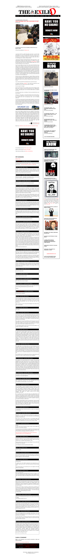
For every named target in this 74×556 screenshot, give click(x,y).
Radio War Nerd (51, 203)
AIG (23, 125)
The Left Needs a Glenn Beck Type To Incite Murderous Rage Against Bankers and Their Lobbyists (27, 545)
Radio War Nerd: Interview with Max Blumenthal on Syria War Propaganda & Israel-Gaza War (50, 160)
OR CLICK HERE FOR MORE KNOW (49, 257)
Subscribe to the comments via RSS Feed (22, 542)
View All (37, 123)
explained (25, 83)
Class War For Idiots (34, 125)
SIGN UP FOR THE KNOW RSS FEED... (50, 256)
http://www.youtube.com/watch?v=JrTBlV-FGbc (28, 164)
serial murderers (33, 61)
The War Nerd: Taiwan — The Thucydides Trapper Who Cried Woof (50, 108)
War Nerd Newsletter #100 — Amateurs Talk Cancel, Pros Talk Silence (50, 120)
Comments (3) (50, 133)
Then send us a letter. (28, 147)
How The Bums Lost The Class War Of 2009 (27, 21)
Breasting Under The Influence (29, 547)
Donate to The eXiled (27, 149)
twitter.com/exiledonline (29, 151)
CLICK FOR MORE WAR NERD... (49, 136)
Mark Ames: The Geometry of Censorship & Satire (49, 249)
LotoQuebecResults (20, 291)
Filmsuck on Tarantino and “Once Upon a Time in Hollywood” (50, 150)
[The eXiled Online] (38, 15)
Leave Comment (50, 104)
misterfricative (19, 161)
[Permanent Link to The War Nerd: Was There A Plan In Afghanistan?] (51, 98)
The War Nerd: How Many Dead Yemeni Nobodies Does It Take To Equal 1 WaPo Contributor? (50, 126)
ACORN (20, 125)
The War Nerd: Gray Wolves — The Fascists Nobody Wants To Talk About (50, 114)
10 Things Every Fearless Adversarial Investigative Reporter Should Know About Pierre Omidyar (49, 241)
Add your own (18, 158)
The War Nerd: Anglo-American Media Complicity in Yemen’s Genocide (50, 131)
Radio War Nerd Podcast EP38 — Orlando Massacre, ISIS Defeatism (50, 178)
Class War (25, 125)
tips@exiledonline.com (51, 253)
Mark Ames (29, 125)
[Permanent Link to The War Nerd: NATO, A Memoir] (51, 79)
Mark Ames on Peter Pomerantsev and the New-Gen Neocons (50, 219)
